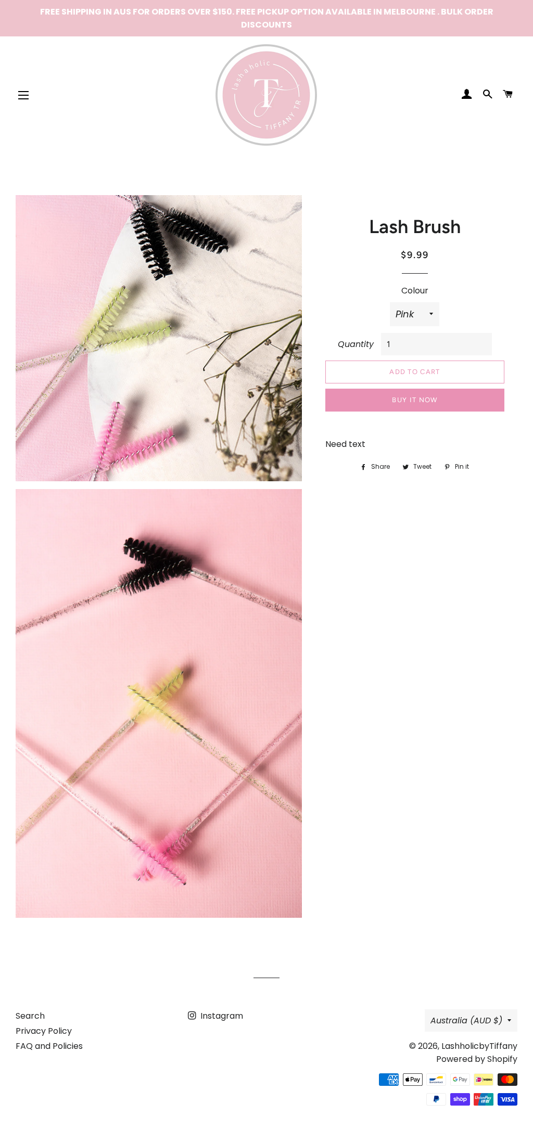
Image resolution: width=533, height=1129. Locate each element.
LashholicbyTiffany (479, 1046)
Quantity (356, 344)
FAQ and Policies (49, 1046)
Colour (414, 291)
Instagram (220, 1016)
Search (30, 1016)
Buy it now (414, 400)
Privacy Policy (44, 1031)
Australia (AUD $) (466, 1021)
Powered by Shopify (476, 1059)
